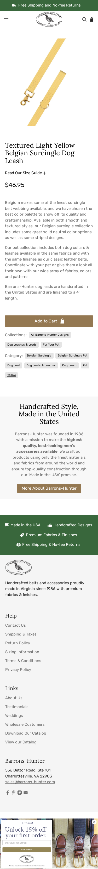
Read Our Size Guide (24, 173)
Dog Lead (13, 365)
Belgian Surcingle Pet (72, 355)
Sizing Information (22, 652)
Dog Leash (69, 365)
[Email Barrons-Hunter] (25, 793)
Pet (85, 365)
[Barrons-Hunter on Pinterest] (13, 793)
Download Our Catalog (25, 733)
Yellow (11, 375)
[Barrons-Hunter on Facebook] (7, 793)
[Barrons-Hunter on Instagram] (19, 793)
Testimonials (16, 706)
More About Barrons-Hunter (49, 488)
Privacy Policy (18, 669)
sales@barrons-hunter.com (30, 782)
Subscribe (26, 849)
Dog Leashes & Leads (22, 344)
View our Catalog (21, 742)
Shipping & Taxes (21, 634)
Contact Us (15, 625)
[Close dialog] (94, 822)
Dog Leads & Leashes (41, 365)
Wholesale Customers (25, 724)
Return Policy (17, 643)
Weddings (14, 715)
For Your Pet (51, 344)
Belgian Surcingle (39, 355)
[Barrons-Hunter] (49, 19)
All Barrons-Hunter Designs (50, 334)
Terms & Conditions (23, 660)
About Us (13, 698)
